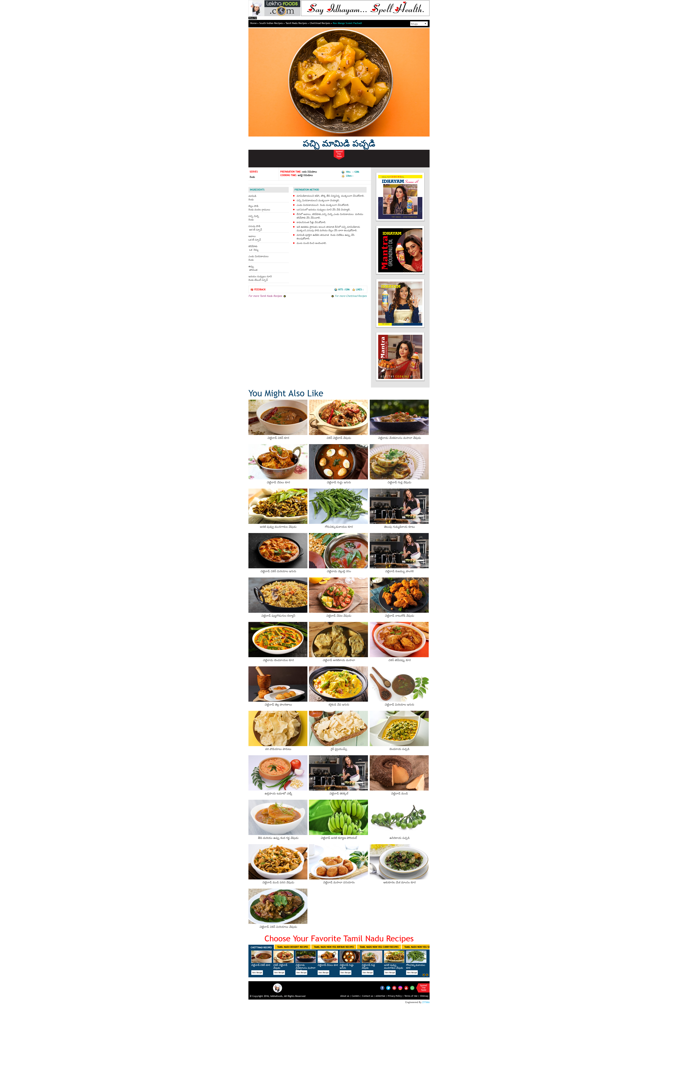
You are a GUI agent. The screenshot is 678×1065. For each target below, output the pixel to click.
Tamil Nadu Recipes (297, 23)
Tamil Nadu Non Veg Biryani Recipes (334, 946)
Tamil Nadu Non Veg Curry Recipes (379, 946)
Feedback (260, 289)
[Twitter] (388, 988)
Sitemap (424, 995)
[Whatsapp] (412, 988)
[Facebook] (382, 988)
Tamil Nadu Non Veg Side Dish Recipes (425, 946)
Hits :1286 (344, 289)
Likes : (360, 289)
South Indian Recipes (271, 23)
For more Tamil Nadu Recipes (265, 296)
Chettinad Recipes (320, 23)
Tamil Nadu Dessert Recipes (292, 946)
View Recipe (257, 972)
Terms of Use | (411, 995)
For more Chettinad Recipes (350, 296)
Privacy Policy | (396, 995)
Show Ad (253, 18)
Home (253, 23)
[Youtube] (406, 988)
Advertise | (381, 995)
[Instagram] (400, 987)
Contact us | (368, 995)
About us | (345, 995)
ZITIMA (426, 1002)
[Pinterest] (394, 988)
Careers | (356, 995)
